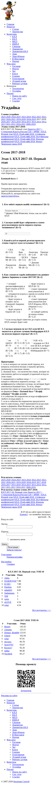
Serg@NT (8, 645)
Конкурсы (11, 762)
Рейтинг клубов (19, 83)
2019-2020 (21, 119)
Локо (14, 54)
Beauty (7, 626)
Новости (11, 27)
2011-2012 (11, 124)
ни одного (9, 343)
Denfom (8, 587)
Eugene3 (24, 514)
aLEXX (7, 602)
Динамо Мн (34, 263)
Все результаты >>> (41, 610)
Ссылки (16, 101)
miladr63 (8, 590)
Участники (6, 554)
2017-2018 (41, 482)
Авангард (33, 253)
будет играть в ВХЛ (36, 285)
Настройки (6, 561)
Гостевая (16, 66)
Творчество (17, 31)
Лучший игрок (19, 81)
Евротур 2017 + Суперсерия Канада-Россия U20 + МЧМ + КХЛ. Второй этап (24, 131)
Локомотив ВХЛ (20, 51)
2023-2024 (26, 117)
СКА (9, 251)
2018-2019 (31, 119)
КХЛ (14, 36)
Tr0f (6, 596)
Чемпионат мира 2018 (11, 144)
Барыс (33, 258)
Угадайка (16, 91)
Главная (10, 24)
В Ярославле (18, 59)
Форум (15, 69)
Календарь (12, 34)
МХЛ (14, 41)
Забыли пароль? (14, 550)
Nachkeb (8, 654)
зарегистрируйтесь (10, 196)
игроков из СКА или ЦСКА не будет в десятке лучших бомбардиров (40, 347)
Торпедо (44, 253)
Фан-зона (11, 64)
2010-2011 (21, 124)
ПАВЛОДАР (10, 581)
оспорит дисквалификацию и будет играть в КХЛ (15, 287)
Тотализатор (18, 88)
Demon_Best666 (11, 632)
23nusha (8, 629)
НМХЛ (15, 44)
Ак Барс (22, 252)
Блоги (15, 73)
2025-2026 (6, 117)
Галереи (16, 76)
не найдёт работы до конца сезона (38, 314)
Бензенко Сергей (21, 781)
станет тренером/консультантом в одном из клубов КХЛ (39, 293)
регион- (8, 642)
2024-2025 (16, 117)
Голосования (18, 78)
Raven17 (8, 648)
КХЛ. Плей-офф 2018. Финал (28, 141)
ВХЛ (14, 39)
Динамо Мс (23, 266)
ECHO (7, 584)
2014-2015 (26, 122)
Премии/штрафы (14, 557)
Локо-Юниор (18, 56)
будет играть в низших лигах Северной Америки (15, 303)
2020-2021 (11, 119)
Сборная (16, 46)
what (6, 605)
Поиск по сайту (19, 96)
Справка (11, 564)
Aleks (6, 578)
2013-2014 (36, 122)
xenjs (6, 599)
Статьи (15, 29)
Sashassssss (9, 593)
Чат (14, 71)
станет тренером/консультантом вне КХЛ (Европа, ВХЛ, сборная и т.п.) (38, 304)
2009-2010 (31, 124)
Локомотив (17, 49)
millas (6, 651)
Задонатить (26, 690)
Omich (7, 636)
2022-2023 (36, 117)
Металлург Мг (11, 258)
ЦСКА (23, 258)
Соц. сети (16, 98)
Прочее (15, 61)
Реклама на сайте (9, 695)
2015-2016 (16, 122)
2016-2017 (6, 122)
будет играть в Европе (14, 310)
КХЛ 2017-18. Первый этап (14, 492)
